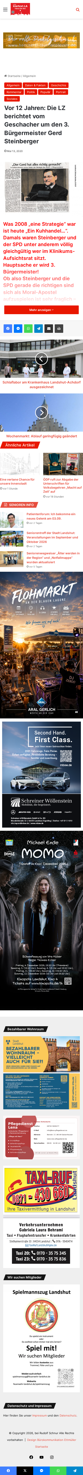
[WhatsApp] (28, 328)
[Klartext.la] (20, 9)
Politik (31, 92)
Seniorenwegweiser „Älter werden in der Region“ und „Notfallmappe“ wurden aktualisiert (53, 557)
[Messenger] (18, 328)
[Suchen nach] (78, 11)
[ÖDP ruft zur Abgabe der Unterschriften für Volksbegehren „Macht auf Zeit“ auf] (63, 464)
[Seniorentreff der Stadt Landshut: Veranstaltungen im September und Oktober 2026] (11, 539)
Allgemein (29, 76)
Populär (45, 92)
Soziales (12, 98)
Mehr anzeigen (40, 310)
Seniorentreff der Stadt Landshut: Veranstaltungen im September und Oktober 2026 (52, 537)
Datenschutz (68, 1415)
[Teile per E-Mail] (48, 328)
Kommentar (14, 92)
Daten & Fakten (35, 85)
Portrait (61, 92)
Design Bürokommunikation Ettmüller (51, 1440)
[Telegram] (38, 328)
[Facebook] (8, 328)
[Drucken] (59, 328)
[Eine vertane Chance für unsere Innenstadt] (20, 464)
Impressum (39, 1415)
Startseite (14, 76)
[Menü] (5, 11)
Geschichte (58, 85)
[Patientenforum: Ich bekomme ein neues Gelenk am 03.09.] (11, 520)
